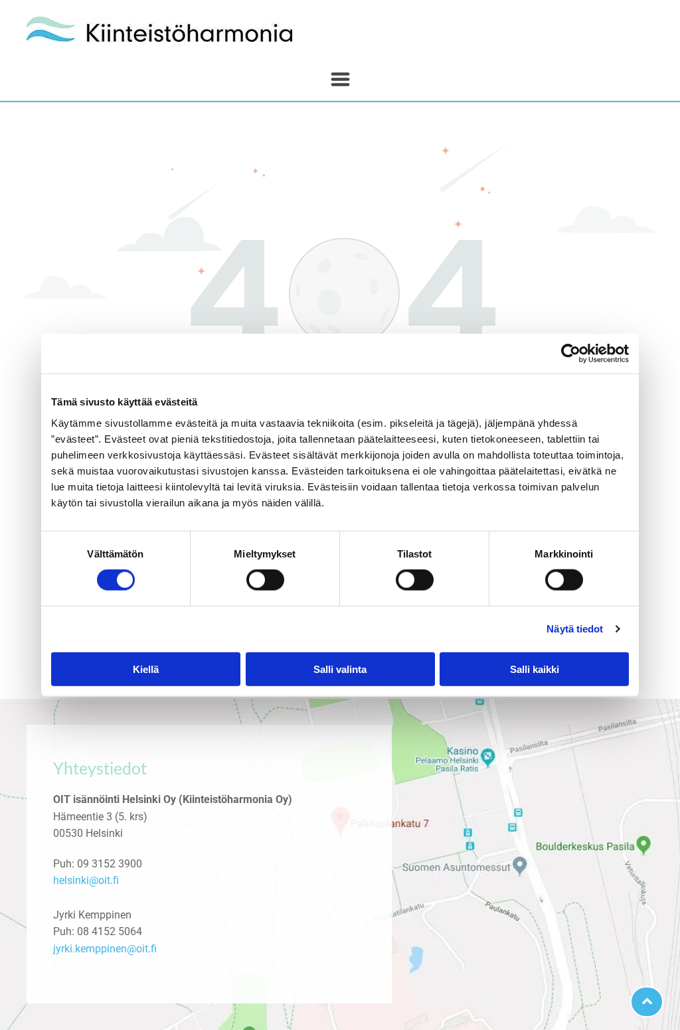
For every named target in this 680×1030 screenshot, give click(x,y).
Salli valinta (340, 668)
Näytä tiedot (575, 628)
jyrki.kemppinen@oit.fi (105, 948)
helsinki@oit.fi (86, 880)
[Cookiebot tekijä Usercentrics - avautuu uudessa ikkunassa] (571, 354)
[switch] (265, 580)
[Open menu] (340, 79)
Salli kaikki (534, 668)
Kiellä (146, 668)
